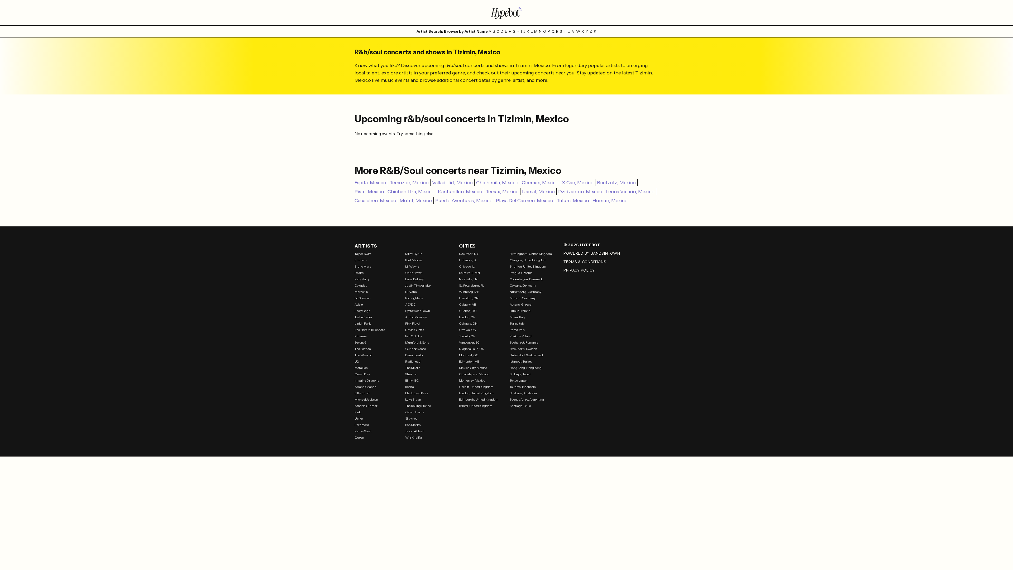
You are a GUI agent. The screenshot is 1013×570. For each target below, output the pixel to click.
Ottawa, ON (467, 330)
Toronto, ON (467, 336)
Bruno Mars (363, 266)
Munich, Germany (523, 298)
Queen (359, 437)
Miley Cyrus (413, 254)
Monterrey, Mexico (472, 380)
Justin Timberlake (418, 285)
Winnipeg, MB (469, 292)
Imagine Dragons (367, 380)
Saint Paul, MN (469, 273)
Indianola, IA (468, 260)
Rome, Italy (517, 330)
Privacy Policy (579, 270)
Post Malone (413, 260)
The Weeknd (363, 355)
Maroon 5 (361, 292)
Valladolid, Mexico (452, 183)
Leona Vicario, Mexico (630, 191)
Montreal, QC (468, 355)
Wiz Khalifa (413, 437)
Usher (359, 418)
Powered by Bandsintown (591, 253)
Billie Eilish (362, 393)
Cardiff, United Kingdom (476, 387)
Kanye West (363, 431)
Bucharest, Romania (524, 342)
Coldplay (361, 285)
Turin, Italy (517, 323)
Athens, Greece (520, 304)
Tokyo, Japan (519, 380)
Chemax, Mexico (540, 183)
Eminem (361, 260)
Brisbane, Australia (523, 393)
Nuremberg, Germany (525, 292)
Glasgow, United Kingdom (528, 260)
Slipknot (411, 418)
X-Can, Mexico (578, 183)
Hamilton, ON (469, 298)
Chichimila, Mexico (497, 183)
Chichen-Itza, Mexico (411, 191)
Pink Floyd (412, 323)
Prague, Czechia (521, 273)
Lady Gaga (362, 311)
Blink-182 (412, 380)
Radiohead (413, 361)
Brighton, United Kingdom (528, 266)
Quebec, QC (467, 311)
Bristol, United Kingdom (475, 406)
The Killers (412, 368)
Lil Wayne (412, 266)
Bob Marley (413, 425)
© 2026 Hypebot (581, 245)
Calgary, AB (467, 304)
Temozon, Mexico (409, 183)
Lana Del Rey (414, 279)
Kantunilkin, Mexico (460, 191)
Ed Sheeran (363, 298)
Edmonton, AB (469, 361)
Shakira (411, 374)
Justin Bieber (363, 317)
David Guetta (414, 330)
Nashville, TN (468, 279)
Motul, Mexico (416, 200)
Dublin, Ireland (520, 311)
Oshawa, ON (468, 323)
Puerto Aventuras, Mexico (464, 200)
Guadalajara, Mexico (474, 374)
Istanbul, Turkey (521, 361)
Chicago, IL (467, 266)
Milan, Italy (517, 317)
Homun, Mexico (610, 200)
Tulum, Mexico (573, 200)
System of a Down (417, 311)
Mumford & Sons (417, 342)
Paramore (362, 425)
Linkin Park (363, 323)
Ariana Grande (365, 387)
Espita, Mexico (370, 183)
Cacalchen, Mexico (375, 200)
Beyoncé (360, 342)
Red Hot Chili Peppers (370, 330)
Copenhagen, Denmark (526, 279)
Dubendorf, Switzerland (526, 355)
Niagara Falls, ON (471, 349)
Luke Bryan (413, 399)
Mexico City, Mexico (473, 368)
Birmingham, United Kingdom (531, 254)
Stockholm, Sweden (523, 349)
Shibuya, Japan (520, 374)
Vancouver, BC (469, 342)
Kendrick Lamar (366, 406)
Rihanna (361, 336)
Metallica (361, 368)
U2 (357, 361)
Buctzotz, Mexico (616, 183)
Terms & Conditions (584, 261)
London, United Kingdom (476, 393)
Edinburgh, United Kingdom (478, 399)
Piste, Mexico (369, 191)
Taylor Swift (363, 254)
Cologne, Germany (523, 285)
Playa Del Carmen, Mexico (524, 200)
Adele (359, 304)
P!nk (358, 412)
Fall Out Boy (413, 336)
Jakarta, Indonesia (523, 387)
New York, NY (469, 254)
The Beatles (363, 349)
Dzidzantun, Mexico (580, 191)
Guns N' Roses (415, 349)
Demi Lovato (414, 355)
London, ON (467, 317)
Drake (359, 273)
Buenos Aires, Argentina (527, 399)
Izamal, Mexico (538, 191)
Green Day (362, 374)
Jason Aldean (414, 431)
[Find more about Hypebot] (506, 12)
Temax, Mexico (502, 191)
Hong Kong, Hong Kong (526, 368)
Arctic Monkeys (416, 317)
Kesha (409, 387)
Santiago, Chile (520, 406)
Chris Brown (414, 273)
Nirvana (411, 292)
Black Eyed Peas (416, 393)
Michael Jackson (366, 399)
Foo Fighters (414, 298)
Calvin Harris (414, 412)
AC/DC (410, 304)
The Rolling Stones (418, 406)
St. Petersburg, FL (471, 285)
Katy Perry (362, 279)
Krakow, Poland (521, 336)
